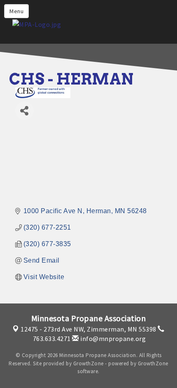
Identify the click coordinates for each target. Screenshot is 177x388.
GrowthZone (88, 363)
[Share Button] (24, 110)
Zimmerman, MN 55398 (88, 329)
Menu (16, 11)
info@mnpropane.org (112, 338)
